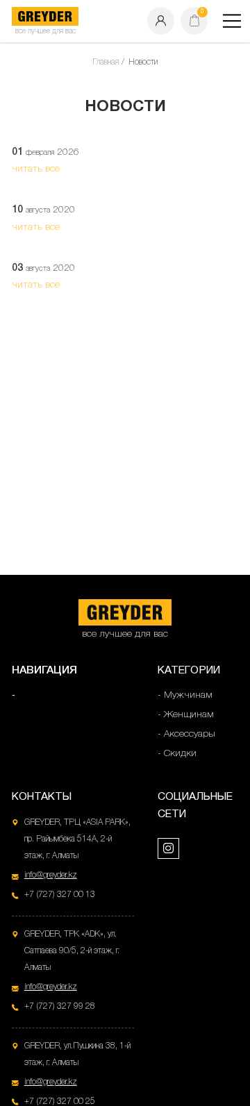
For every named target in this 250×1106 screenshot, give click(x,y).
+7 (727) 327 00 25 (59, 1101)
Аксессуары (189, 734)
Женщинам (189, 714)
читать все (36, 169)
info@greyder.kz (50, 875)
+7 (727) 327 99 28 (59, 1006)
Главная (105, 62)
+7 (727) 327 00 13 (59, 894)
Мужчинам (188, 695)
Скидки (180, 753)
